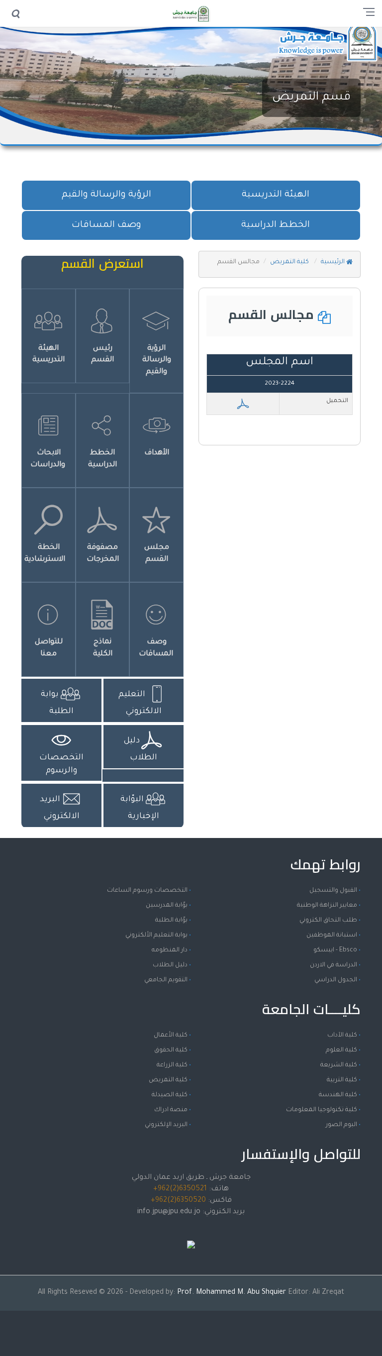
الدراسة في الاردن (333, 965)
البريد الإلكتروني (166, 1125)
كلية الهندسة (338, 1095)
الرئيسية (333, 262)
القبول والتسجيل (333, 890)
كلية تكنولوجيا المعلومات (321, 1110)
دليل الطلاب (170, 965)
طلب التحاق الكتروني (328, 920)
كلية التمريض (290, 262)
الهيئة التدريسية (275, 195)
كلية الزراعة (172, 1065)
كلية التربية (342, 1080)
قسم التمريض (311, 97)
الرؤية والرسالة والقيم (106, 195)
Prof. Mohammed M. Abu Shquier (232, 1293)
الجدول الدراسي (335, 980)
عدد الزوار (191, 1235)
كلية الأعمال (171, 1035)
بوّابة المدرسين (167, 905)
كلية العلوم (341, 1050)
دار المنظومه (170, 950)
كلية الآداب (342, 1035)
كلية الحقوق (171, 1050)
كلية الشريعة (338, 1065)
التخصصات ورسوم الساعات (147, 890)
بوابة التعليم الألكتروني (156, 935)
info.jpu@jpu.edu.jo (168, 1212)
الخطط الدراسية (275, 225)
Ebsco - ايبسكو (335, 950)
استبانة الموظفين (331, 935)
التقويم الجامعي (166, 980)
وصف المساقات (106, 225)
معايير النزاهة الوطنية (327, 905)
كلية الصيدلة (170, 1095)
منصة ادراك (171, 1110)
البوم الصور (341, 1125)
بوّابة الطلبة (171, 920)
